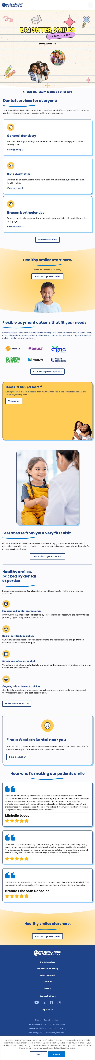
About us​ (47, 982)
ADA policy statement (56, 1028)
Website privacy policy (37, 1028)
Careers (47, 988)
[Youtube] (37, 1003)
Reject (38, 1054)
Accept (56, 1054)
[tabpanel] (47, 804)
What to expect (47, 975)
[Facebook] (51, 1003)
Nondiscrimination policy (38, 1024)
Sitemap (38, 1020)
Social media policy (57, 1024)
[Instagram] (58, 1003)
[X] (44, 1003)
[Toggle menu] (90, 5)
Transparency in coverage (55, 1033)
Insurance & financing (47, 968)
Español (46, 1009)
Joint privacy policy (35, 1033)
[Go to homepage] (12, 5)
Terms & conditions (51, 1020)
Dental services (47, 962)
